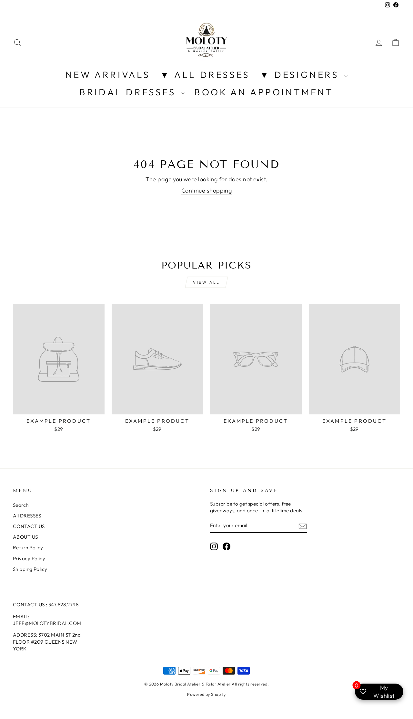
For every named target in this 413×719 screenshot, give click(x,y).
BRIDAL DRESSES (129, 92)
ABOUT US (25, 537)
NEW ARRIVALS (107, 74)
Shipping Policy (30, 569)
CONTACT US (29, 526)
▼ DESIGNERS (301, 74)
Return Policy (28, 547)
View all (206, 282)
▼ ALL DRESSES (205, 74)
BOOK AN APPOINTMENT (263, 92)
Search (21, 505)
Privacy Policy (29, 558)
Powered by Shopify (206, 694)
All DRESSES (27, 516)
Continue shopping (206, 190)
